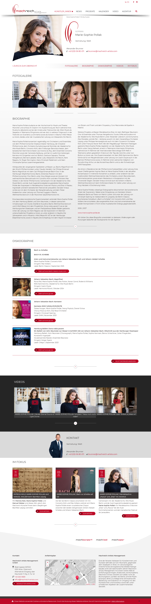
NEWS (79, 11)
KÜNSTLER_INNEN (62, 11)
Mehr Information (118, 601)
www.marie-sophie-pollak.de (89, 213)
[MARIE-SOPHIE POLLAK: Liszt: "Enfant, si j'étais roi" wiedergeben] (116, 401)
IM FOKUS (132, 66)
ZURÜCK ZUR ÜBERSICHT (25, 66)
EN (128, 2)
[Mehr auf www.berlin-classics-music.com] (21, 258)
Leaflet (88, 584)
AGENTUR (126, 11)
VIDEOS (119, 66)
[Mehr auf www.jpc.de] (21, 287)
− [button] (47, 565)
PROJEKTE (90, 11)
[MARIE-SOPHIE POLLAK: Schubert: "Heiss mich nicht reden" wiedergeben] (75, 402)
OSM (93, 584)
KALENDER (104, 11)
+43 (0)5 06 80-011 (76, 51)
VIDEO (115, 11)
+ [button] (47, 562)
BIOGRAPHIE (88, 66)
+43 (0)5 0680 (20, 577)
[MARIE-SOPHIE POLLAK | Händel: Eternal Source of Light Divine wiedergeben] (34, 402)
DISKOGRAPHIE (105, 66)
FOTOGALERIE (71, 66)
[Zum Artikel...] (32, 480)
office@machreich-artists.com (26, 580)
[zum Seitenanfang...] (75, 226)
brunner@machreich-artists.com (102, 51)
